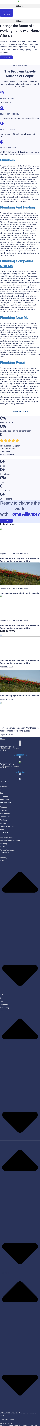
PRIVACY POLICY (6, 1423)
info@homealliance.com (9, 749)
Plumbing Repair (13, 362)
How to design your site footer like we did (19, 695)
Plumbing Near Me (14, 317)
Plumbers (7, 160)
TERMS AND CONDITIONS (9, 1419)
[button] (20, 6)
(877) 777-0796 (7, 747)
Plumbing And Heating (17, 207)
